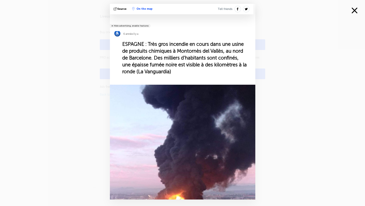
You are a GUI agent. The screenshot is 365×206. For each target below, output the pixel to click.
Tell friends (225, 9)
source (121, 8)
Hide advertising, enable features (131, 26)
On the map (144, 8)
